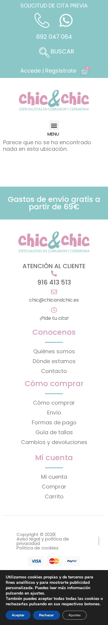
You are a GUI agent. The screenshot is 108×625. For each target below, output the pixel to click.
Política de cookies (37, 548)
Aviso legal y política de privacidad (42, 541)
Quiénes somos (54, 351)
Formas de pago (54, 422)
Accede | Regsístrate (48, 70)
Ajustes (74, 615)
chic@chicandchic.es (54, 300)
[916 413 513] (54, 274)
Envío (54, 412)
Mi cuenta (54, 476)
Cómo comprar (54, 402)
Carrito (54, 496)
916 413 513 (54, 282)
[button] (54, 53)
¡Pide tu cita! (54, 318)
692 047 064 (54, 37)
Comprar (54, 486)
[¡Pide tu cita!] (54, 310)
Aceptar (18, 615)
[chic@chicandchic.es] (54, 292)
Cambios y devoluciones (54, 442)
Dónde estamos (54, 361)
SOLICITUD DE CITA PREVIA (54, 5)
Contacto (54, 371)
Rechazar (46, 615)
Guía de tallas (54, 432)
